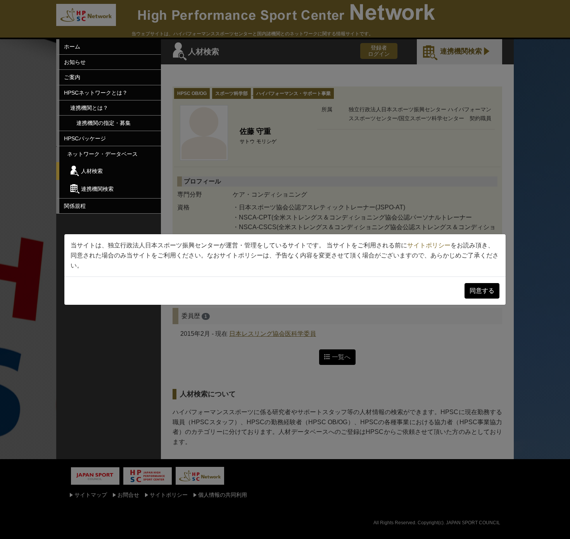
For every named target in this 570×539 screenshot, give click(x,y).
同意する (482, 290)
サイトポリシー (429, 245)
